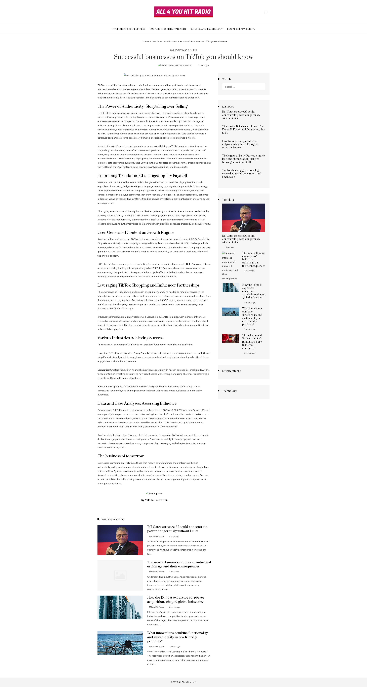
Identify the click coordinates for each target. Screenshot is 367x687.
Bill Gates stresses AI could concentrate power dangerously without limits (177, 529)
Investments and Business (183, 50)
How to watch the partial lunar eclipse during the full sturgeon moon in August (240, 144)
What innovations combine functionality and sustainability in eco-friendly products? (177, 637)
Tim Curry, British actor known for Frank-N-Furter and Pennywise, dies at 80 (243, 130)
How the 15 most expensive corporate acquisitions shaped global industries (175, 600)
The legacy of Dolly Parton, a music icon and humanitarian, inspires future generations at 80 (243, 159)
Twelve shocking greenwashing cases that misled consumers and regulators (241, 173)
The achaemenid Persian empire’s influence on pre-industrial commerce (252, 342)
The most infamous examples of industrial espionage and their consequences (179, 564)
